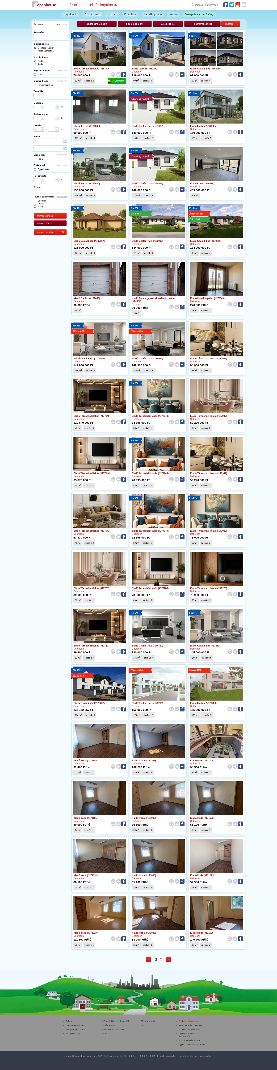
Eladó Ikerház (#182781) (145, 68)
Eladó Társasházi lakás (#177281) (91, 588)
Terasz (41, 203)
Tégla (40, 159)
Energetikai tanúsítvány (199, 14)
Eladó (40, 61)
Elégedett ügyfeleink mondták (116, 1021)
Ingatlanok (70, 14)
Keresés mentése (45, 232)
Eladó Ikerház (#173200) (203, 703)
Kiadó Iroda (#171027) (85, 932)
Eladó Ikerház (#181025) (203, 126)
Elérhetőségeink (148, 1021)
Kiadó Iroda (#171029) (202, 875)
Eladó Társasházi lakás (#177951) (208, 358)
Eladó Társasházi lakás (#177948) (150, 416)
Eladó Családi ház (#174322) (147, 645)
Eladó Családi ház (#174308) (205, 645)
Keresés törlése (44, 223)
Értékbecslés (109, 1025)
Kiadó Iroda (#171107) (144, 760)
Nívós (40, 74)
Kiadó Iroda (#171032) (202, 818)
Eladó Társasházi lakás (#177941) (91, 530)
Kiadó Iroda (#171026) (144, 932)
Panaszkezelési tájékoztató (190, 1025)
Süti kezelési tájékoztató (189, 1040)
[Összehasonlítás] (113, 74)
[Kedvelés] (118, 74)
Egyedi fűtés (43, 169)
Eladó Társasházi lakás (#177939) (208, 530)
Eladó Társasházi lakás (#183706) (91, 68)
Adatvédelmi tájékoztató (189, 1029)
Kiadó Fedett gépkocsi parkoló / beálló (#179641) (153, 299)
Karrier (113, 14)
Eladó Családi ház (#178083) (89, 358)
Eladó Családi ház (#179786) (205, 241)
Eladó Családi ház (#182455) (205, 68)
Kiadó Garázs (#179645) (86, 298)
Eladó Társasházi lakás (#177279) (208, 588)
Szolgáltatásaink (73, 1034)
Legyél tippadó (153, 14)
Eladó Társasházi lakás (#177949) (91, 416)
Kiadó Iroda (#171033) (144, 818)
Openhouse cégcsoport (76, 1025)
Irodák (173, 14)
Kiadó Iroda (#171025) (202, 932)
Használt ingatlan (46, 51)
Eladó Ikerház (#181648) (86, 126)
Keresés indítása (45, 215)
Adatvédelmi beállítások (189, 1021)
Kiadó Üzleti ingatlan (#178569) (207, 298)
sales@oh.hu (204, 1056)
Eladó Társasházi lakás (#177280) (150, 588)
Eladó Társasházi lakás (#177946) (91, 473)
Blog (143, 1025)
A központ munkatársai (75, 1029)
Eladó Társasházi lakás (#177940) (150, 530)
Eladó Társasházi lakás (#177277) (91, 645)
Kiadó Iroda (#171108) (85, 760)
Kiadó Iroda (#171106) (202, 760)
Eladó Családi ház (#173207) (89, 703)
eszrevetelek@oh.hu (187, 1056)
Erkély (40, 206)
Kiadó (40, 64)
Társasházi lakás (45, 85)
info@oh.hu (170, 1056)
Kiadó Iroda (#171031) (85, 875)
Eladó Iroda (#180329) (202, 183)
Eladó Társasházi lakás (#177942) (208, 473)
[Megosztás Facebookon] (124, 74)
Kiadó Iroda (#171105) (85, 818)
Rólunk (69, 1021)
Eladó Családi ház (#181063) (147, 126)
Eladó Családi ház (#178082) (147, 358)
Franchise (130, 14)
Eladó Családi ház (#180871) (147, 183)
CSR (105, 1034)
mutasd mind (62, 70)
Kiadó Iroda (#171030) (144, 875)
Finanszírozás (92, 14)
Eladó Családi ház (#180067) (89, 241)
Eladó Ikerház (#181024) (86, 183)
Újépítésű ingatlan (46, 48)
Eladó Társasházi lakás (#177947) (208, 416)
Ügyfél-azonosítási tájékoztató (192, 1045)
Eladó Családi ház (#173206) (147, 703)
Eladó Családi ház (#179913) (147, 241)
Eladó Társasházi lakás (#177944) (150, 473)
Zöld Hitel (42, 201)
